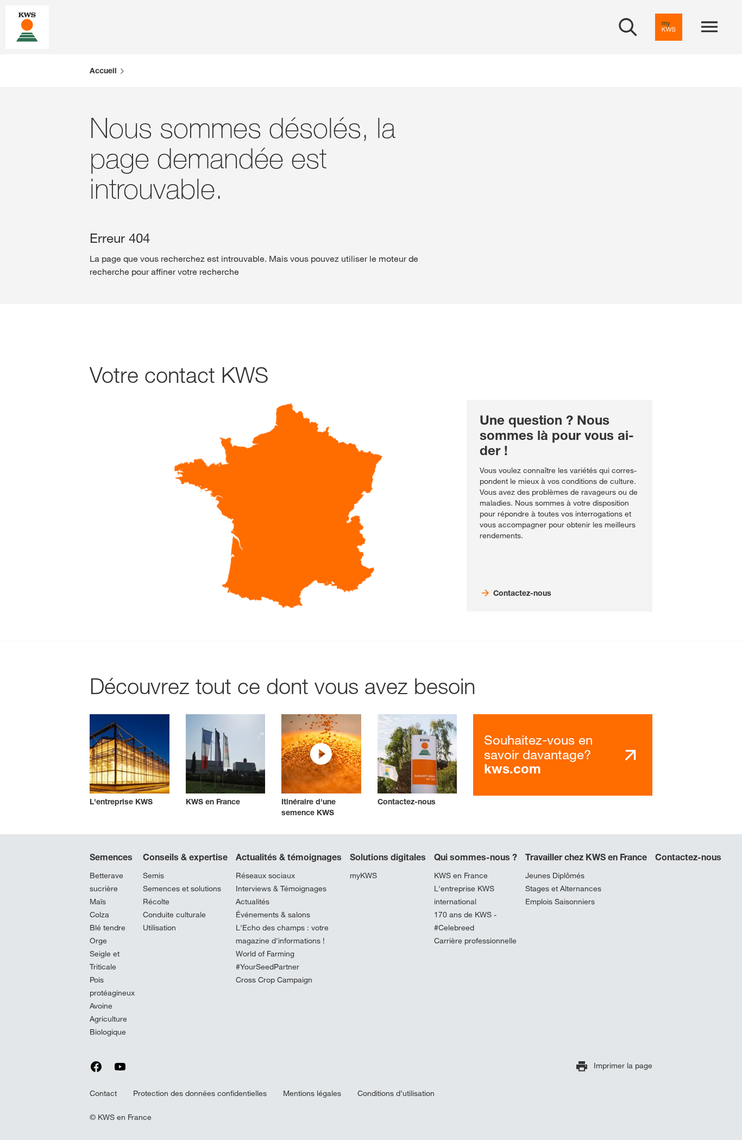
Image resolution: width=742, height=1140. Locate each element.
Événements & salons (273, 914)
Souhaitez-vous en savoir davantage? (538, 754)
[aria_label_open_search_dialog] (628, 27)
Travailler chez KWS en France (586, 857)
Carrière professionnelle (475, 941)
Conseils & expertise (185, 857)
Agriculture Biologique (108, 1025)
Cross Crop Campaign (274, 980)
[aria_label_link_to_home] (27, 26)
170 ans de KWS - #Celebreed (465, 921)
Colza (99, 914)
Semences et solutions (182, 888)
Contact (103, 1093)
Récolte (156, 901)
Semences (111, 857)
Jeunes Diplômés (554, 875)
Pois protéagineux (112, 986)
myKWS (363, 875)
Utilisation (159, 928)
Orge (98, 941)
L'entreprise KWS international (464, 895)
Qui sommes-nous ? (475, 857)
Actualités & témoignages (289, 857)
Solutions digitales (388, 857)
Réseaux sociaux (265, 875)
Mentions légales (312, 1093)
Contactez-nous (688, 857)
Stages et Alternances (563, 888)
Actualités (252, 901)
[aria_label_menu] (709, 27)
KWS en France (461, 875)
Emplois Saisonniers (560, 901)
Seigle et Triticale (105, 960)
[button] (321, 766)
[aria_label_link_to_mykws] (668, 27)
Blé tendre (107, 928)
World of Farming (265, 954)
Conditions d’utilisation (396, 1093)
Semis (153, 875)
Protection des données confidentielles (200, 1093)
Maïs (98, 901)
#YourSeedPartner (267, 967)
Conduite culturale (174, 914)
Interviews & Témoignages (281, 888)
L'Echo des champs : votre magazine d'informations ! (282, 934)
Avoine (101, 1006)
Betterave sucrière (106, 882)
